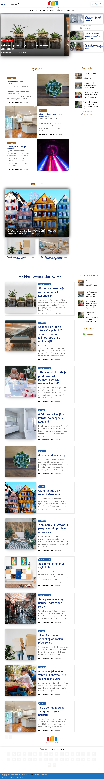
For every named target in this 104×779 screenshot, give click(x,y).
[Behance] (8, 754)
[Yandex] (94, 759)
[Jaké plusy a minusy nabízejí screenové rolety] (20, 608)
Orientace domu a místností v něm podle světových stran (54, 258)
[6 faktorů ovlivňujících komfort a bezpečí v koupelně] (77, 18)
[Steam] (35, 759)
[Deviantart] (30, 754)
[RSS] (94, 754)
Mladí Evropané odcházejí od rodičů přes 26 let (20, 258)
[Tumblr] (51, 759)
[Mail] (51, 754)
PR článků (31, 774)
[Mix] (56, 754)
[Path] (72, 754)
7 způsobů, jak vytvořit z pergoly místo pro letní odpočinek (53, 528)
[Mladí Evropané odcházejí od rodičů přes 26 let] (20, 246)
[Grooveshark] (35, 754)
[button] (15, 4)
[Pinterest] (83, 754)
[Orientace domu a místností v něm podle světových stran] (54, 246)
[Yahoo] (88, 759)
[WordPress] (83, 759)
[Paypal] (78, 754)
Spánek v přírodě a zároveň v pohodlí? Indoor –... (91, 76)
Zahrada (8, 41)
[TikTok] (46, 759)
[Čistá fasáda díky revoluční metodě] (37, 213)
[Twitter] (62, 759)
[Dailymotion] (19, 754)
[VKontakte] (72, 759)
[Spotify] (24, 759)
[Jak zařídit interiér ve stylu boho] (20, 572)
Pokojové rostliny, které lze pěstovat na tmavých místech (94, 46)
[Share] (8, 759)
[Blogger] (14, 754)
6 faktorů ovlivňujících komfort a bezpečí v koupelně (93, 18)
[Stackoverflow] (30, 759)
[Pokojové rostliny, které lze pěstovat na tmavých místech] (77, 46)
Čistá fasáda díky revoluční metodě (32, 230)
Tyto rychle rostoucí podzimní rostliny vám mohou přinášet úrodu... (91, 105)
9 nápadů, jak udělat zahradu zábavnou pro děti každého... (91, 95)
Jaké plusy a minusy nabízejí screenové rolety (50, 603)
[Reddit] (88, 754)
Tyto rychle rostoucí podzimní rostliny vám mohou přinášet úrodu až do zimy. (93, 35)
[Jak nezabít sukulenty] (53, 90)
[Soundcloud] (19, 759)
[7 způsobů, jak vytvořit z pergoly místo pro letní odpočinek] (78, 85)
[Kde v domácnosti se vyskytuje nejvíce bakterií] (21, 122)
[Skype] (14, 759)
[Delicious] (24, 754)
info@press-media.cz (56, 749)
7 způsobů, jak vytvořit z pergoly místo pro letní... (90, 85)
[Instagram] (40, 754)
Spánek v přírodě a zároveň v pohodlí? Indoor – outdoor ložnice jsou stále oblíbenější (33, 47)
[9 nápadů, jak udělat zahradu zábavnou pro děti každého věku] (78, 95)
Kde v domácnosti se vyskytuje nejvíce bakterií (51, 711)
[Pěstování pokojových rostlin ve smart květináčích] (20, 297)
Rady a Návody (45, 284)
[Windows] (78, 759)
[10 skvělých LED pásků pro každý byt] (53, 155)
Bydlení (11, 226)
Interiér (11, 78)
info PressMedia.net (10, 52)
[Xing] (54, 765)
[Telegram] (40, 759)
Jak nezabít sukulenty (15, 82)
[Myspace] (62, 754)
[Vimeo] (67, 759)
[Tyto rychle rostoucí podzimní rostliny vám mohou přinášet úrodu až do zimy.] (77, 35)
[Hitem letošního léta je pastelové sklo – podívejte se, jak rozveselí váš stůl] (20, 381)
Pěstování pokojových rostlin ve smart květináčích (52, 292)
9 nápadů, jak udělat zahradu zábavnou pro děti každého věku (52, 675)
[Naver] (67, 754)
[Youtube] (49, 765)
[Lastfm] (46, 754)
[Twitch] (56, 759)
